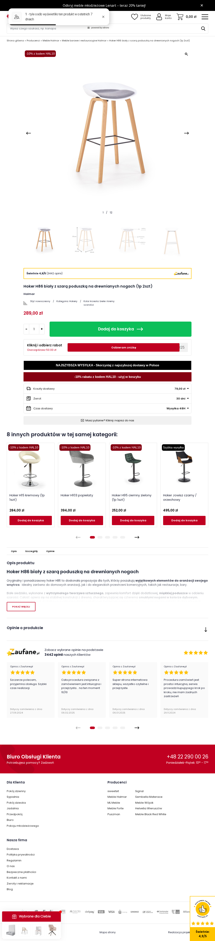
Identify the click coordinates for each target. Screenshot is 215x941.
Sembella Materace (149, 797)
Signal (139, 791)
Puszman (114, 814)
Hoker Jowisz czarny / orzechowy (180, 497)
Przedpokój (14, 814)
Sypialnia (13, 797)
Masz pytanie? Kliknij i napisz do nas (109, 420)
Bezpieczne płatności (21, 872)
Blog (10, 889)
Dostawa (13, 849)
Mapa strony (108, 932)
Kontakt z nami (17, 878)
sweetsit (113, 791)
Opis (14, 551)
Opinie (50, 551)
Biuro (10, 820)
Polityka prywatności (21, 855)
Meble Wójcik (144, 803)
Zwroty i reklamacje (20, 884)
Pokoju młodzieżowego (23, 826)
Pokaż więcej (21, 606)
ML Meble (114, 803)
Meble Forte (116, 808)
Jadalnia (13, 808)
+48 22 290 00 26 (187, 756)
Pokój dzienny (16, 791)
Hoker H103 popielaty (77, 495)
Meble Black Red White (150, 814)
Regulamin (14, 860)
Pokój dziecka (16, 803)
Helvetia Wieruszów (148, 808)
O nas (11, 866)
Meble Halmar (117, 797)
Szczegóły (31, 551)
